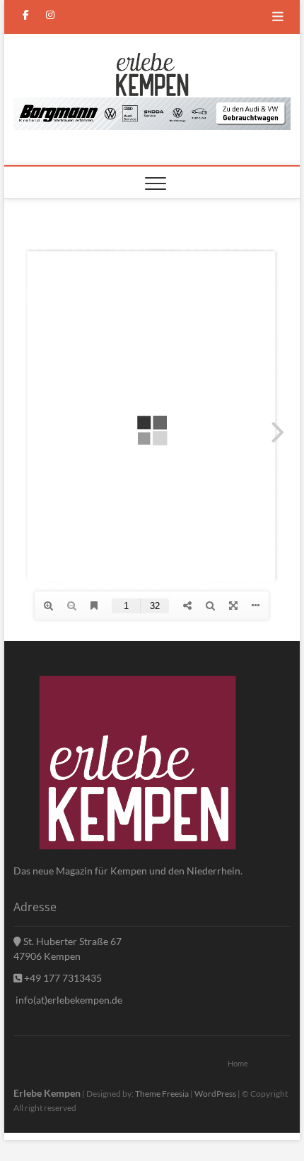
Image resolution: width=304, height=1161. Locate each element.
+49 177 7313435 (62, 978)
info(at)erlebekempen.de (67, 1000)
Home (238, 1063)
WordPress (215, 1093)
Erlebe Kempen (47, 1093)
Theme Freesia (162, 1093)
